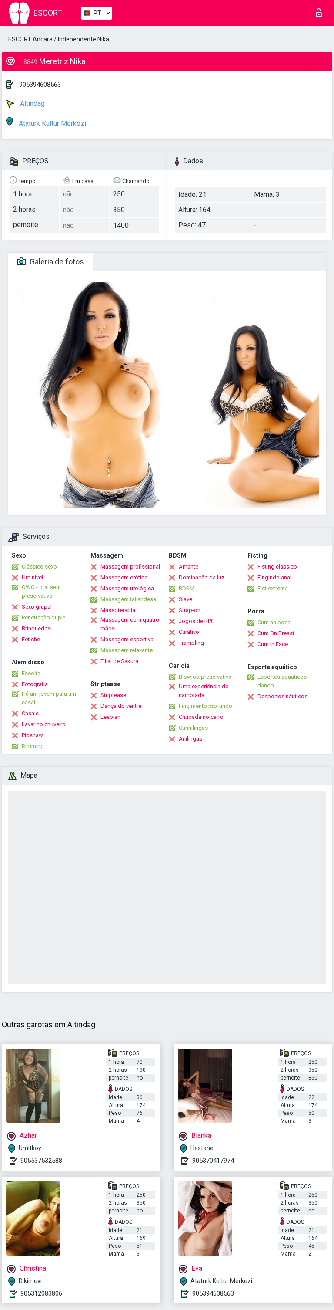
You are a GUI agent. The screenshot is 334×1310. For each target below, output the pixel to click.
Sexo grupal (37, 606)
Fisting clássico (277, 566)
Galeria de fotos (56, 261)
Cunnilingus (193, 727)
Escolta (31, 673)
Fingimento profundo (205, 706)
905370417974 (213, 1160)
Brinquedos (36, 628)
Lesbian (110, 717)
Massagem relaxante (126, 650)
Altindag (31, 103)
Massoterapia (117, 610)
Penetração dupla (44, 617)
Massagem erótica (123, 577)
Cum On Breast (275, 633)
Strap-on (189, 610)
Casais (30, 713)
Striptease (113, 695)
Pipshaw (32, 735)
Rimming (33, 746)
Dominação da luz (201, 577)
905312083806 (41, 1293)
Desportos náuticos (282, 696)
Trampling (191, 643)
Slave (185, 599)
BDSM (186, 588)
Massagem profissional (130, 566)
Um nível (32, 577)
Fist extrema (272, 588)
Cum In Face (272, 644)
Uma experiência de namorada (203, 690)
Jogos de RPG (197, 621)
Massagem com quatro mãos (129, 624)
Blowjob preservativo (205, 677)
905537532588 (41, 1160)
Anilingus (190, 738)
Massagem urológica (127, 588)
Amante (188, 566)
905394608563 (40, 84)
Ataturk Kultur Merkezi (51, 123)
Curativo (189, 632)
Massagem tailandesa (128, 599)
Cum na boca (274, 622)
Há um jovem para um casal (49, 698)
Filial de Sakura (119, 661)
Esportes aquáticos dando (282, 681)
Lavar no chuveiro (44, 724)
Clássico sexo (39, 566)
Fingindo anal (274, 577)
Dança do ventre (120, 706)
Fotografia (35, 684)
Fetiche (31, 639)
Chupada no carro (201, 717)
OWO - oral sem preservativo (41, 591)
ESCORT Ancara (30, 39)
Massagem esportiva (127, 639)
